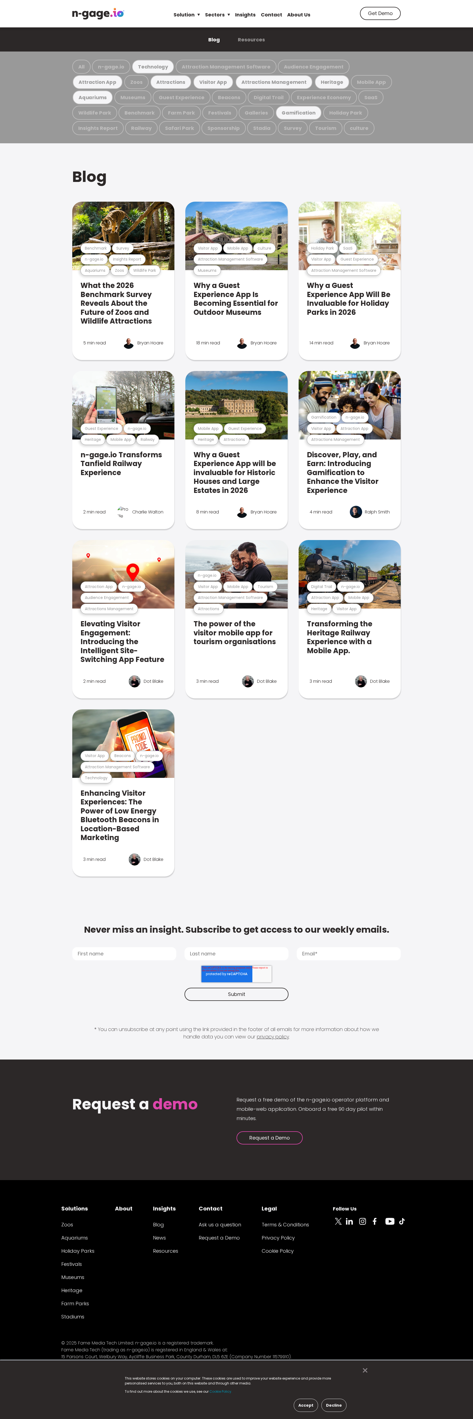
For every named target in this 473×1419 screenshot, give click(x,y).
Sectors (215, 14)
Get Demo (380, 13)
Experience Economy (324, 97)
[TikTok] (405, 1224)
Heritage (332, 82)
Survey (293, 128)
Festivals (219, 112)
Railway (141, 128)
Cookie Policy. (220, 1391)
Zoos (136, 82)
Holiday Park (345, 112)
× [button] (364, 1370)
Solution (184, 14)
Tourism (325, 128)
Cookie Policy (278, 1250)
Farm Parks (75, 1303)
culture (359, 128)
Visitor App (213, 82)
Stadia (261, 128)
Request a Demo (269, 1137)
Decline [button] (334, 1405)
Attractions (170, 82)
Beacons (229, 97)
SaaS (370, 97)
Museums (132, 97)
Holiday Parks (77, 1250)
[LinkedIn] (352, 1224)
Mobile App (371, 82)
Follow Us (345, 1208)
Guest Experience (181, 97)
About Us (298, 14)
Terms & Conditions (285, 1224)
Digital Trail (269, 97)
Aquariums (93, 97)
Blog (214, 39)
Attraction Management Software (226, 66)
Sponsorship (223, 128)
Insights (245, 14)
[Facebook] (378, 1224)
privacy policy (273, 1036)
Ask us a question (220, 1224)
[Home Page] (98, 14)
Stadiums (72, 1316)
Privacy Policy (278, 1237)
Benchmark (140, 112)
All (81, 66)
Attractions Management (273, 82)
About (123, 1208)
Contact (271, 14)
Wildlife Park (94, 112)
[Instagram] (365, 1224)
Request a (135, 1105)
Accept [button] (305, 1405)
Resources (251, 39)
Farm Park (181, 112)
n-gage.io (111, 66)
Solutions (74, 1208)
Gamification (298, 112)
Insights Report (98, 128)
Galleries (256, 112)
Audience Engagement (314, 66)
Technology (153, 66)
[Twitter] (339, 1224)
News (159, 1237)
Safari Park (179, 128)
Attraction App (97, 82)
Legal (269, 1208)
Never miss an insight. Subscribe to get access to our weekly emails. (236, 929)
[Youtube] (392, 1224)
